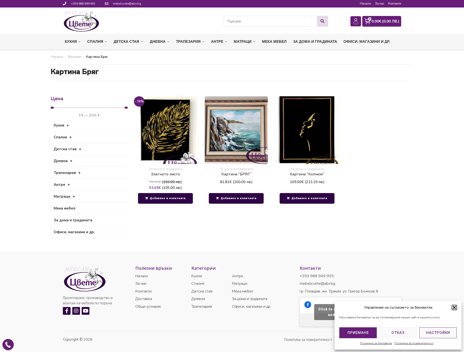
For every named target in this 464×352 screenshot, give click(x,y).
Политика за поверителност (414, 343)
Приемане (358, 332)
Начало (57, 56)
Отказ (398, 332)
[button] (454, 307)
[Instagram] (76, 311)
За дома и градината (165, 169)
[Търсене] (322, 21)
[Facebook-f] (67, 311)
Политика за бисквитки (376, 343)
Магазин (74, 56)
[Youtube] (85, 311)
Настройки (438, 332)
